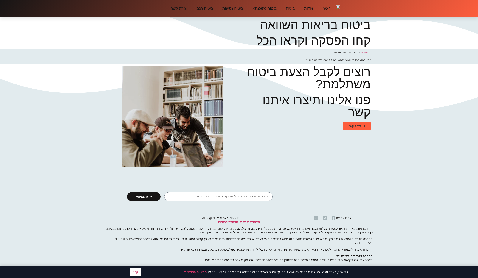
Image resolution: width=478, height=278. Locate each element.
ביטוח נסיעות (232, 8)
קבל (135, 272)
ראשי (326, 8)
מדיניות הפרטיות (195, 272)
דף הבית (366, 52)
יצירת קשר (179, 8)
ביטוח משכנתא (264, 8)
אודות (308, 8)
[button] (357, 126)
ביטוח (290, 8)
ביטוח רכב (205, 8)
